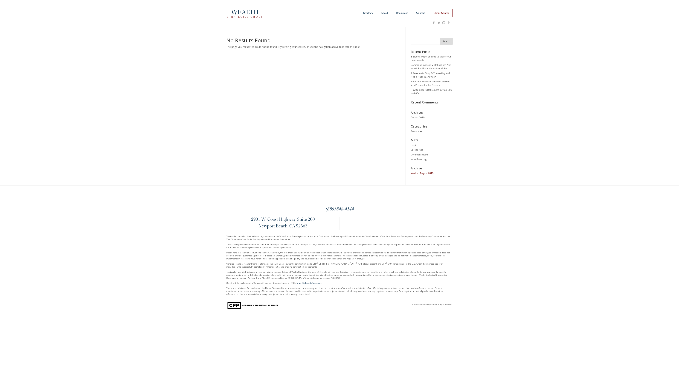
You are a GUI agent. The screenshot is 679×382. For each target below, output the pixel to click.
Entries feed (417, 150)
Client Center (441, 13)
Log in (414, 145)
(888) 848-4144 (340, 209)
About (384, 13)
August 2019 (418, 117)
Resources (402, 13)
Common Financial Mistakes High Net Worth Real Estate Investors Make (431, 66)
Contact (420, 13)
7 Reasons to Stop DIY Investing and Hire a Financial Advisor (430, 75)
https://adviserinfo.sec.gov (309, 283)
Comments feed (419, 154)
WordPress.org (418, 159)
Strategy (368, 13)
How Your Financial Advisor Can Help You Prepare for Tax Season (430, 83)
